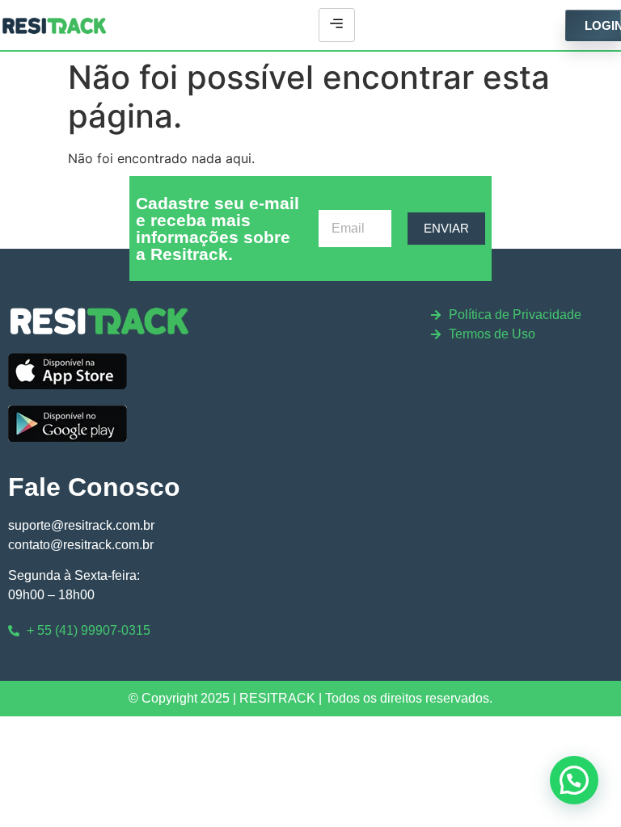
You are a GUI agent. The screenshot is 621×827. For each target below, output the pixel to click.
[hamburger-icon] (337, 25)
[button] (574, 780)
